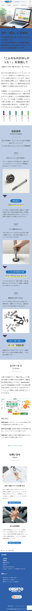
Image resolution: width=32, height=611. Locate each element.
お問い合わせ (11, 606)
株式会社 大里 (13, 609)
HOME (3, 550)
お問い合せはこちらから (14, 502)
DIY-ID (4, 581)
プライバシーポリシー (20, 606)
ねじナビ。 (5, 577)
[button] (16, 597)
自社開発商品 (23, 5)
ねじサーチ (5, 579)
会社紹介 (3, 5)
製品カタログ (16, 5)
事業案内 (9, 5)
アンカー (5, 568)
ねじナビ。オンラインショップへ (15, 445)
